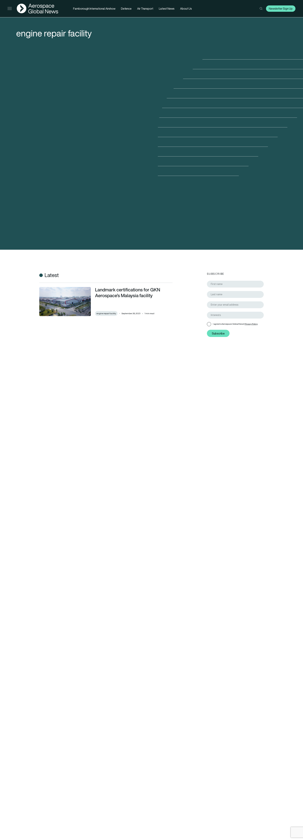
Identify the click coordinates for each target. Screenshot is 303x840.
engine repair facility (106, 313)
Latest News (166, 9)
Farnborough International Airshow (94, 9)
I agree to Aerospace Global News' (235, 323)
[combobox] (235, 315)
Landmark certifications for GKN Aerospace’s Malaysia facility (127, 292)
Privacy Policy (251, 323)
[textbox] (237, 315)
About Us (186, 9)
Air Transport (145, 9)
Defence (126, 9)
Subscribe (218, 333)
